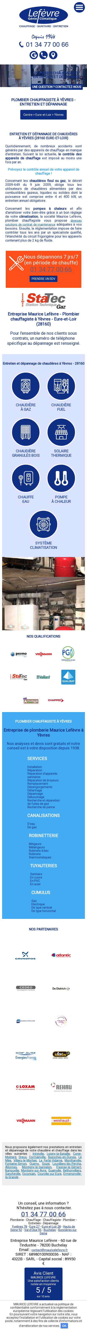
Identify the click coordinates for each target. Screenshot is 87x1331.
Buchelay (50, 1230)
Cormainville (37, 1157)
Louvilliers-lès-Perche (67, 1163)
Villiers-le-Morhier (25, 1160)
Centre (28, 114)
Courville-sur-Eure (49, 1173)
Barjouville (12, 1170)
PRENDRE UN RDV (43, 278)
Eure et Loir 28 (51, 1226)
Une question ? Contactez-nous (56, 87)
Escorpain (28, 1173)
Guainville (54, 1170)
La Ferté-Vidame (50, 1160)
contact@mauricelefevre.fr (49, 1250)
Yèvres (59, 114)
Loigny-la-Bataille (58, 1153)
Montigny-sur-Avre (33, 1170)
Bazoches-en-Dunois (62, 1157)
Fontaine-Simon (16, 1163)
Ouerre (34, 1163)
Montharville (73, 1160)
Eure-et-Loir (43, 114)
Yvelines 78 (19, 1226)
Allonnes (11, 1167)
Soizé (46, 1163)
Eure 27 (34, 1226)
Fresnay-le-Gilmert (68, 1167)
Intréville (38, 1153)
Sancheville (12, 1173)
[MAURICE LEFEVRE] (43, 16)
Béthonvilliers (72, 1170)
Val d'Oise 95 (32, 1230)
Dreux (23, 1157)
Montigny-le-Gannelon (37, 1167)
